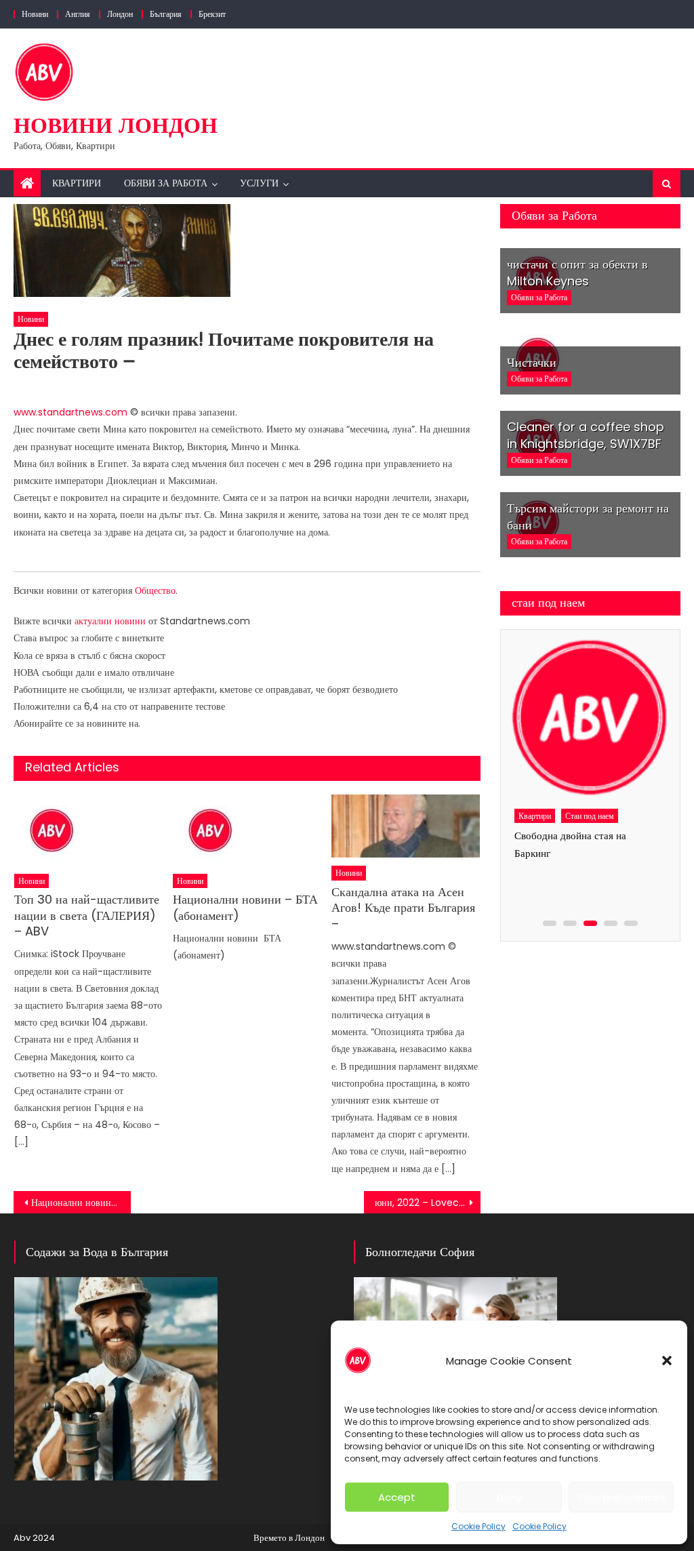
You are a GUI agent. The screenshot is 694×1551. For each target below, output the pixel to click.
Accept (396, 1497)
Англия (77, 14)
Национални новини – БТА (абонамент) (245, 907)
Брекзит (212, 14)
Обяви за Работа (165, 183)
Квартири (76, 183)
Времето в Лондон (289, 1537)
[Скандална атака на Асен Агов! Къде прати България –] (406, 826)
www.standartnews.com (70, 412)
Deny (509, 1497)
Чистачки (531, 362)
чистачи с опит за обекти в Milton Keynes (577, 272)
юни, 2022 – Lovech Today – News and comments (428, 1202)
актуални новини (110, 621)
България (166, 14)
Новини (35, 14)
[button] (667, 1360)
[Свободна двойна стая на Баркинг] (589, 718)
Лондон (120, 14)
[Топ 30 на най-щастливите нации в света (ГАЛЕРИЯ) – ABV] (88, 830)
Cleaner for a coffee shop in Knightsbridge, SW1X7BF (585, 435)
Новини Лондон (116, 125)
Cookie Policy (478, 1526)
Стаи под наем (589, 816)
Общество (155, 590)
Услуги (259, 183)
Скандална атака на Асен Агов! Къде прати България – (403, 907)
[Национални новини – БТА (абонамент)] (247, 830)
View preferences (621, 1497)
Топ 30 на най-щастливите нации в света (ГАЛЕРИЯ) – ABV (86, 915)
